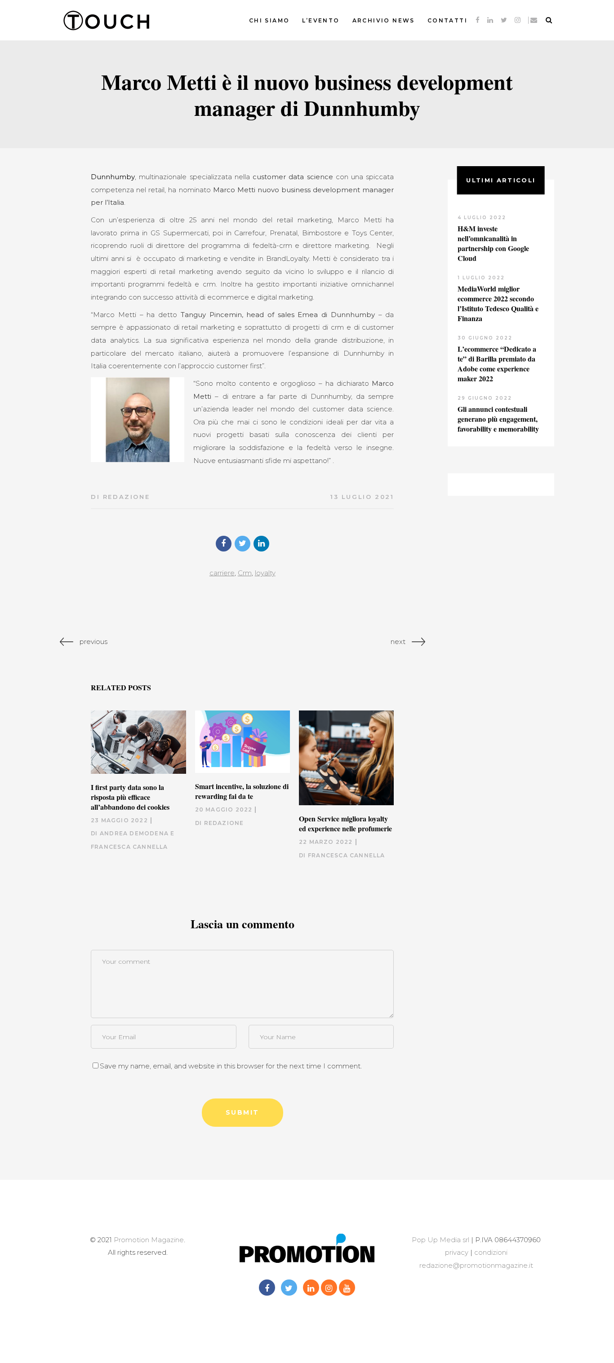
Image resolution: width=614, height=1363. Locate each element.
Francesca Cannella (346, 855)
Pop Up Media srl (440, 1239)
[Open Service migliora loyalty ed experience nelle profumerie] (346, 757)
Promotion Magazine (149, 1239)
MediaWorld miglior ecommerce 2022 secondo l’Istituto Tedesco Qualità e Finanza (498, 303)
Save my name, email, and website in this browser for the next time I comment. (231, 1066)
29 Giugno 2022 (485, 398)
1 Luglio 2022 (481, 278)
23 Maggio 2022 (119, 820)
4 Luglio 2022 (482, 218)
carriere (222, 573)
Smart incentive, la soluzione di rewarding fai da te (242, 791)
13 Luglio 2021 (362, 496)
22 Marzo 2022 (326, 841)
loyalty (265, 573)
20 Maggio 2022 (224, 809)
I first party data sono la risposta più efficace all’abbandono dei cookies (130, 797)
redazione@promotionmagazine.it (476, 1265)
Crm (245, 573)
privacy (456, 1252)
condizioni (489, 1252)
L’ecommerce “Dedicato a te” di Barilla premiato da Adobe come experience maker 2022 (497, 364)
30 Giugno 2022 (485, 338)
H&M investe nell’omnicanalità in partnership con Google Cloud (493, 243)
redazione (126, 496)
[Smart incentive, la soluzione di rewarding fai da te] (242, 741)
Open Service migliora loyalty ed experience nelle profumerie (345, 823)
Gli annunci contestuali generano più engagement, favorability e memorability (498, 419)
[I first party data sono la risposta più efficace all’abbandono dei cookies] (138, 742)
